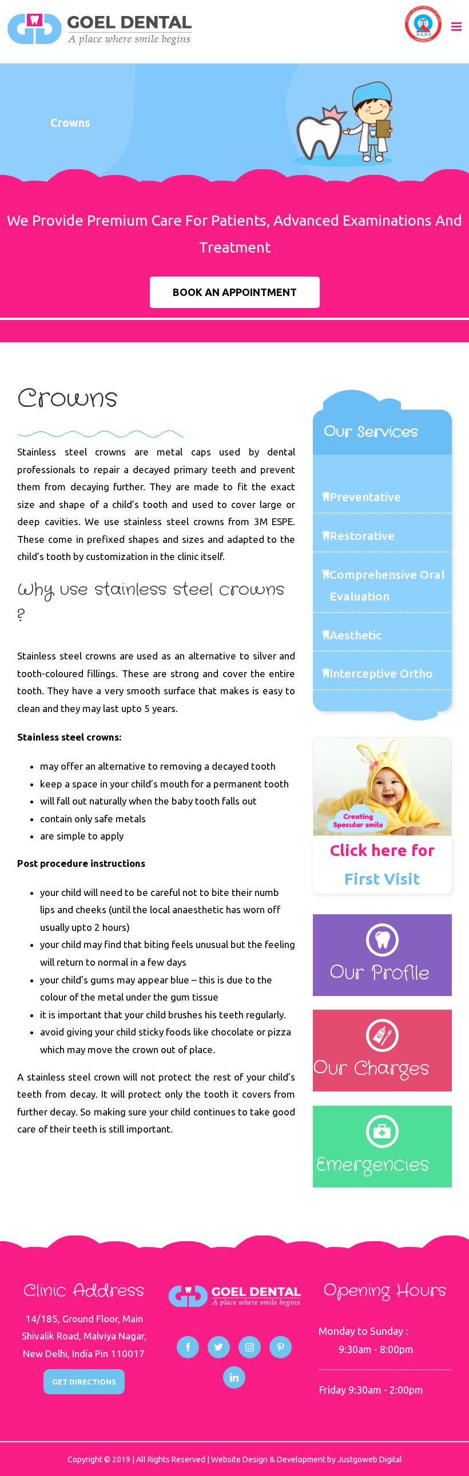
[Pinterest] (280, 1347)
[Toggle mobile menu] (457, 27)
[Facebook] (188, 1347)
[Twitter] (219, 1347)
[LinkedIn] (234, 1377)
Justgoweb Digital (369, 1459)
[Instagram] (250, 1347)
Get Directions (84, 1382)
